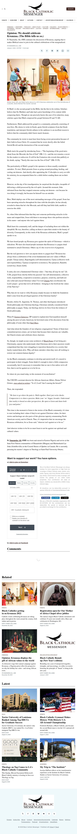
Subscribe (13, 20)
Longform (18, 27)
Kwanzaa (10, 27)
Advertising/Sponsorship (54, 20)
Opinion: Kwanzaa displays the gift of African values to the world (18, 659)
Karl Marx (34, 323)
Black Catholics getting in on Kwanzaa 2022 (13, 612)
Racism (18, 28)
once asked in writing (22, 383)
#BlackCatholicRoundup (48, 655)
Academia (43, 764)
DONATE (71, 9)
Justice (38, 28)
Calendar (69, 20)
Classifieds (53, 822)
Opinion (45, 28)
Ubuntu (47, 280)
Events (4, 607)
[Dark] (2, 9)
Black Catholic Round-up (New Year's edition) (51, 659)
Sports (42, 714)
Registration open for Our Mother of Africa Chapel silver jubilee (56, 612)
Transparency (25, 822)
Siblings (67, 819)
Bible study (37, 27)
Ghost (52, 827)
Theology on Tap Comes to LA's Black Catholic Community (17, 768)
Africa (64, 28)
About (22, 20)
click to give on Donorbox (18, 462)
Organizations (43, 822)
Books (61, 819)
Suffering (10, 28)
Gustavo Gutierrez (21, 316)
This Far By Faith (28, 28)
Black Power (48, 341)
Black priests (63, 27)
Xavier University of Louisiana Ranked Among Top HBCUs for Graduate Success (16, 719)
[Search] (5, 9)
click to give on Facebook (19, 543)
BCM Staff (5, 732)
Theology (27, 27)
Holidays (53, 27)
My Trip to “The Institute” (53, 767)
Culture (45, 27)
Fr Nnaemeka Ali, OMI (14, 45)
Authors (30, 20)
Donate (4, 20)
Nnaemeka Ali (15, 440)
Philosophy (11, 30)
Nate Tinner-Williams (9, 623)
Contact (39, 20)
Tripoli (57, 827)
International (55, 28)
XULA (3, 714)
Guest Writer (44, 777)
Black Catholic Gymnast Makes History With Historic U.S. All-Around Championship (55, 719)
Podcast (35, 822)
